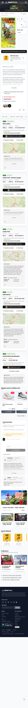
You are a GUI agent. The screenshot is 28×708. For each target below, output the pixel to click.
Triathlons (4, 616)
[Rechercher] (24, 699)
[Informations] (5, 168)
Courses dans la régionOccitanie (11, 579)
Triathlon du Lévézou (19, 567)
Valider (17, 607)
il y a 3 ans (20, 478)
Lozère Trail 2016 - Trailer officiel (20, 523)
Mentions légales (5, 631)
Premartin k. (10, 458)
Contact (16, 613)
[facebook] (21, 19)
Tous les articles (21, 415)
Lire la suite (14, 87)
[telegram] (14, 602)
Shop (16, 623)
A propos (17, 615)
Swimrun (4, 619)
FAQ (12, 631)
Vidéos (16, 624)
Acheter (9, 411)
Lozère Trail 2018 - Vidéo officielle (7, 523)
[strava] (11, 602)
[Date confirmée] (2, 569)
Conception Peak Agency (8, 633)
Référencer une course (20, 616)
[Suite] (24, 399)
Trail (2, 13)
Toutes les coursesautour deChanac (12, 575)
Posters (16, 621)
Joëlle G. (9, 477)
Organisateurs (18, 618)
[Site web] (17, 19)
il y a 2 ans (9, 460)
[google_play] (16, 602)
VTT (2, 618)
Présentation (7, 156)
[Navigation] (2, 2)
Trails (3, 615)
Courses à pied (5, 613)
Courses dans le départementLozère (12, 577)
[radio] (16, 430)
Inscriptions (17, 619)
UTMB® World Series (6, 621)
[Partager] (23, 109)
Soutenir (17, 627)
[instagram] (8, 602)
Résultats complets (9, 140)
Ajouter (24, 14)
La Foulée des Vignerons (6, 567)
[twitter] (5, 602)
